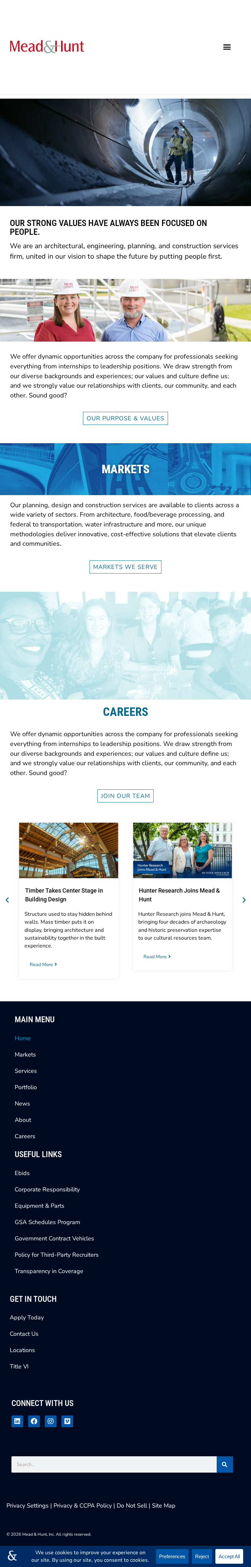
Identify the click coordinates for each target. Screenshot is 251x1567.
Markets (25, 1054)
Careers (25, 1136)
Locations (22, 1350)
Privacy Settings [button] (28, 1506)
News (22, 1103)
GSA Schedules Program (47, 1222)
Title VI (19, 1366)
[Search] (225, 1464)
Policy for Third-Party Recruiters (57, 1255)
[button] (227, 47)
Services (26, 1071)
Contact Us (24, 1334)
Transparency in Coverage (49, 1271)
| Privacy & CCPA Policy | (83, 1506)
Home (23, 1038)
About (23, 1120)
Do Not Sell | (133, 1506)
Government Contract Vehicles (54, 1238)
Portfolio (26, 1087)
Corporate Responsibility (47, 1189)
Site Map (164, 1506)
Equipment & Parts (39, 1206)
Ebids (22, 1173)
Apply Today (27, 1317)
